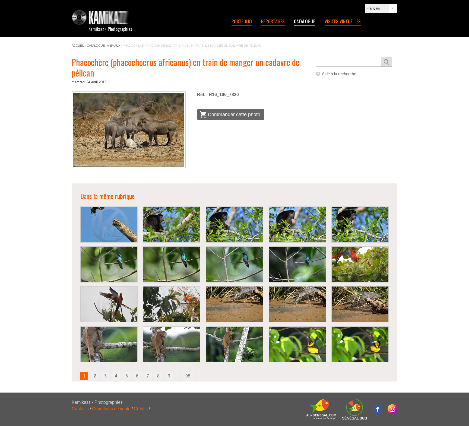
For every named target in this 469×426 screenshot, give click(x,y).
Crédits (141, 408)
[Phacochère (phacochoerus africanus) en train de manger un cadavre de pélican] (129, 130)
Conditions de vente (111, 408)
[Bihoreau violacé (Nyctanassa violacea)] (234, 304)
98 (187, 376)
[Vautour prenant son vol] (109, 224)
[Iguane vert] (109, 344)
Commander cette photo (234, 114)
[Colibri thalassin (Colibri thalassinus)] (109, 264)
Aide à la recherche (339, 73)
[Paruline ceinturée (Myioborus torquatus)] (297, 344)
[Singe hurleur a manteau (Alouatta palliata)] (171, 224)
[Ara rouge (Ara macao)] (360, 264)
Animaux (113, 45)
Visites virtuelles (343, 21)
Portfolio (242, 21)
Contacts (80, 408)
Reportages (273, 21)
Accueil (78, 45)
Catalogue (304, 21)
